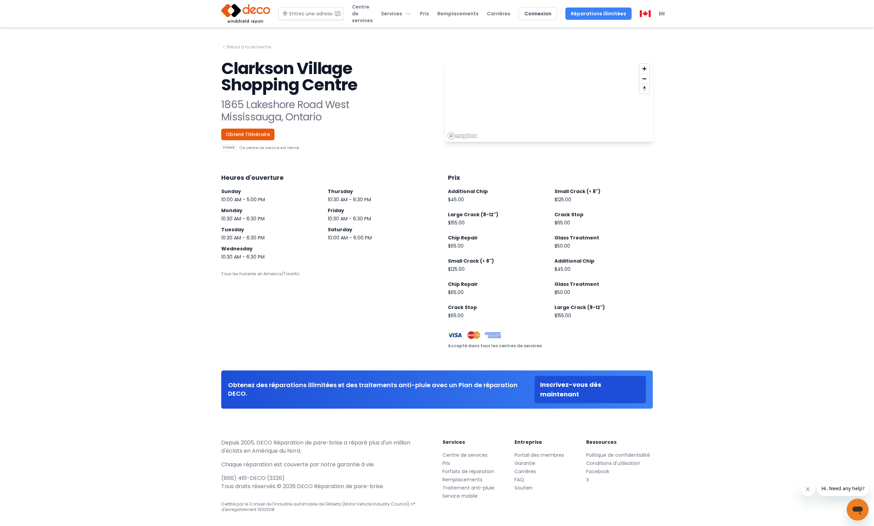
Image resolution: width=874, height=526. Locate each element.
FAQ (519, 479)
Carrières (498, 13)
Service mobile (460, 496)
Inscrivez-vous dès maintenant (570, 389)
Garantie (524, 463)
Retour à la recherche (249, 47)
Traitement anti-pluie (468, 487)
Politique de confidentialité (618, 455)
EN (662, 13)
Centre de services (362, 13)
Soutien (523, 487)
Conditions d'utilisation (613, 463)
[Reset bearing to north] (644, 88)
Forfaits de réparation (468, 471)
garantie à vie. (356, 464)
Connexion (537, 13)
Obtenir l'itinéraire (248, 134)
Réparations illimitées (598, 13)
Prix (424, 13)
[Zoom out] (644, 79)
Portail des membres (539, 455)
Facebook (597, 471)
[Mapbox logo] (462, 136)
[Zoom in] (644, 69)
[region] (549, 101)
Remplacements (458, 13)
